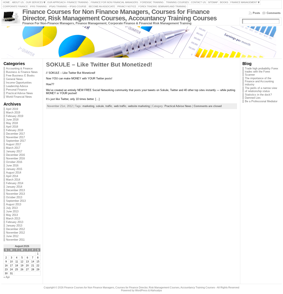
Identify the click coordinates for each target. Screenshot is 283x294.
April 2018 (12, 126)
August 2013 (13, 204)
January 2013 (14, 225)
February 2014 (14, 183)
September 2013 (16, 200)
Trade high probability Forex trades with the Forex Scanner (261, 71)
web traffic (120, 106)
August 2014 (13, 172)
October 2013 (14, 197)
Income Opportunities (19, 82)
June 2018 (12, 119)
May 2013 (12, 215)
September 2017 (16, 140)
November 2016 (15, 158)
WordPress (141, 290)
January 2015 (14, 169)
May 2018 (12, 123)
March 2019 (13, 112)
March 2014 (13, 179)
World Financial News (19, 96)
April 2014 (12, 176)
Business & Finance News (22, 72)
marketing (88, 106)
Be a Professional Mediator (261, 101)
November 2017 (15, 137)
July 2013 (12, 207)
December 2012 (15, 229)
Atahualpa (156, 290)
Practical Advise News (19, 93)
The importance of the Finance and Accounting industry (259, 81)
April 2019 (12, 109)
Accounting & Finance (19, 68)
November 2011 (15, 239)
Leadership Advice (17, 86)
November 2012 (15, 232)
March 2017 (13, 147)
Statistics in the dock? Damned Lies (258, 96)
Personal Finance (16, 89)
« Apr (7, 277)
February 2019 (14, 116)
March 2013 (13, 218)
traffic (108, 106)
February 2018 (14, 130)
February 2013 (14, 222)
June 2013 (12, 211)
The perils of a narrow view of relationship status (261, 89)
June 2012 (12, 236)
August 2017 (13, 144)
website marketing (139, 106)
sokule (100, 106)
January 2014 (14, 186)
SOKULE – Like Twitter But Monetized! (99, 64)
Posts (256, 13)
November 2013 (15, 193)
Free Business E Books (20, 75)
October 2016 (14, 162)
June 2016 (12, 165)
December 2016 (15, 154)
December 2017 (15, 133)
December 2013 (15, 190)
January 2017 (14, 151)
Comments (274, 13)
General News (14, 79)
